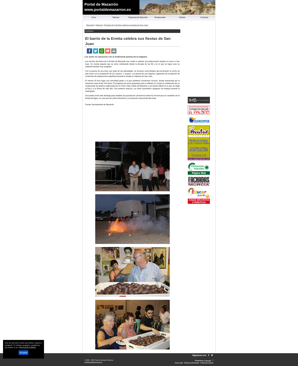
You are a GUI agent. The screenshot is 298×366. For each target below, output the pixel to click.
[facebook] (208, 355)
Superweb (207, 360)
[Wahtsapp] (101, 51)
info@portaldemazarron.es (93, 362)
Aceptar (23, 352)
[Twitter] (95, 51)
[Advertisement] (132, 124)
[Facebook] (89, 51)
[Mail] (107, 51)
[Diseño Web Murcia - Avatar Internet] (212, 360)
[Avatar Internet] (199, 160)
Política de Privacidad (191, 363)
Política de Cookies (206, 363)
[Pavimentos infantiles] (199, 174)
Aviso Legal (179, 363)
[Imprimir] (114, 51)
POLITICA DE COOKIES (27, 347)
